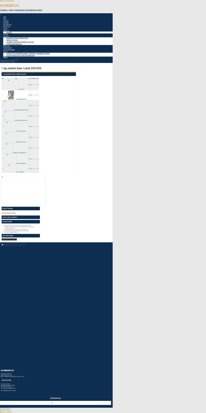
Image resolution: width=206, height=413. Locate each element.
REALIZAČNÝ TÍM (7, 25)
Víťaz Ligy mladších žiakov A (11, 232)
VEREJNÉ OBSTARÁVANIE (9, 50)
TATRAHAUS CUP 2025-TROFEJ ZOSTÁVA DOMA (18, 225)
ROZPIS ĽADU (6, 27)
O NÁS (4, 19)
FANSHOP (5, 58)
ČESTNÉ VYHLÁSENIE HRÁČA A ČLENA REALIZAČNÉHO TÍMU (20, 56)
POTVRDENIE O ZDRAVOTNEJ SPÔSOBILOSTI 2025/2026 (20, 42)
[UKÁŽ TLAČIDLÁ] (5, 410)
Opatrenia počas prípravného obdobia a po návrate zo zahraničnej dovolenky (28, 54)
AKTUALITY (6, 21)
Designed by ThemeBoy (5, 409)
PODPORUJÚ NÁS (7, 48)
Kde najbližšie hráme (9, 213)
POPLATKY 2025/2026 (12, 40)
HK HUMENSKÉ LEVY (9, 5)
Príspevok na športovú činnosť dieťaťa (17, 38)
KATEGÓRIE (6, 23)
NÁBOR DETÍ (6, 31)
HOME (4, 17)
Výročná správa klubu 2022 (14, 44)
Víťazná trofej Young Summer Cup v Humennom (17, 230)
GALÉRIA (5, 29)
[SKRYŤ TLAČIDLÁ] (6, 412)
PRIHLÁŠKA (9, 32)
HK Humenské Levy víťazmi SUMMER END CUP (16, 229)
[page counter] (9, 240)
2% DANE (5, 34)
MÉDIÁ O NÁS (6, 46)
